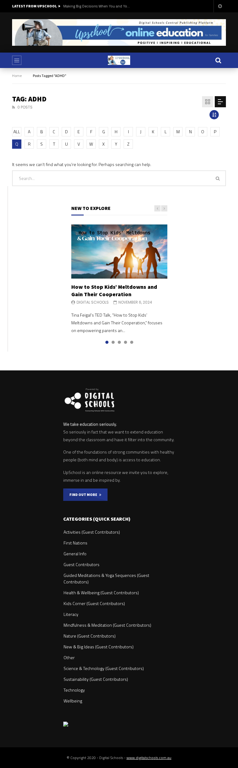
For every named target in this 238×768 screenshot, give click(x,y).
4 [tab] (125, 342)
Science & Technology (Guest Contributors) (104, 668)
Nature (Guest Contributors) (90, 636)
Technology (74, 690)
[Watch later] (220, 6)
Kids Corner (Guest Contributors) (94, 603)
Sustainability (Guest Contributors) (96, 679)
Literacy (71, 614)
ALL (16, 131)
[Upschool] (119, 60)
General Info (75, 553)
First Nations (75, 543)
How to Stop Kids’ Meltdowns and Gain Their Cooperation (114, 290)
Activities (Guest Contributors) (92, 532)
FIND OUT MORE (84, 494)
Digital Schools (93, 302)
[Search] (218, 60)
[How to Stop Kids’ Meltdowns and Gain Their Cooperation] (119, 251)
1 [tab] (106, 342)
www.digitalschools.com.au (148, 758)
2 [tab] (113, 342)
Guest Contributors (81, 564)
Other (69, 657)
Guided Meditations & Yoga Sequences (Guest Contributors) (106, 578)
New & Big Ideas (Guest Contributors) (99, 646)
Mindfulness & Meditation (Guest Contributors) (107, 625)
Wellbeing (73, 701)
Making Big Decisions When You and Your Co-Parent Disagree (97, 6)
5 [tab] (131, 342)
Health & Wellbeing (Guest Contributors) (101, 592)
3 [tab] (119, 342)
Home (17, 75)
